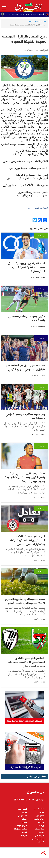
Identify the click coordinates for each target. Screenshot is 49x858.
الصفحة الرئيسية (40, 21)
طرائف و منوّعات (20, 829)
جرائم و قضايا (38, 819)
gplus (22, 799)
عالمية (41, 832)
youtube (18, 799)
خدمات (24, 822)
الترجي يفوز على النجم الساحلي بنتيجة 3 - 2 (26, 318)
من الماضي (39, 835)
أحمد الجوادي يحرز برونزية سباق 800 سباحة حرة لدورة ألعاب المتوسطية (26, 267)
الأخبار (41, 14)
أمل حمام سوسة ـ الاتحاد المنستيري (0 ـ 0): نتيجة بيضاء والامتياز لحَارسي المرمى (27, 540)
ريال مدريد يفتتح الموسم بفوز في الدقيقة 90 (25, 416)
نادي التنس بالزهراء (41, 208)
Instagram (15, 799)
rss (26, 799)
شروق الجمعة (21, 825)
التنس (29, 208)
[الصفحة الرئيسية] (28, 6)
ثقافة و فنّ (22, 815)
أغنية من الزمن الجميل (38, 840)
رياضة (30, 21)
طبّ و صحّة (39, 829)
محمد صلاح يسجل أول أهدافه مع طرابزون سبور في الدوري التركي (25, 367)
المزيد (4, 8)
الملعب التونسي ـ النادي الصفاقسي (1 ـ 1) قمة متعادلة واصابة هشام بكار (26, 662)
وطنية (24, 812)
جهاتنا (24, 819)
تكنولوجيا (40, 815)
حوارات (41, 822)
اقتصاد (41, 812)
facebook (29, 799)
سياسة (24, 835)
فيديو (24, 832)
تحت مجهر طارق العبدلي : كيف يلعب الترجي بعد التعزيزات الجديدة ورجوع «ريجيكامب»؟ (25, 477)
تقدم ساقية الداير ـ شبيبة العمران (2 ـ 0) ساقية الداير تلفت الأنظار (25, 601)
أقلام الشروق (38, 808)
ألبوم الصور (22, 809)
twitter (33, 799)
